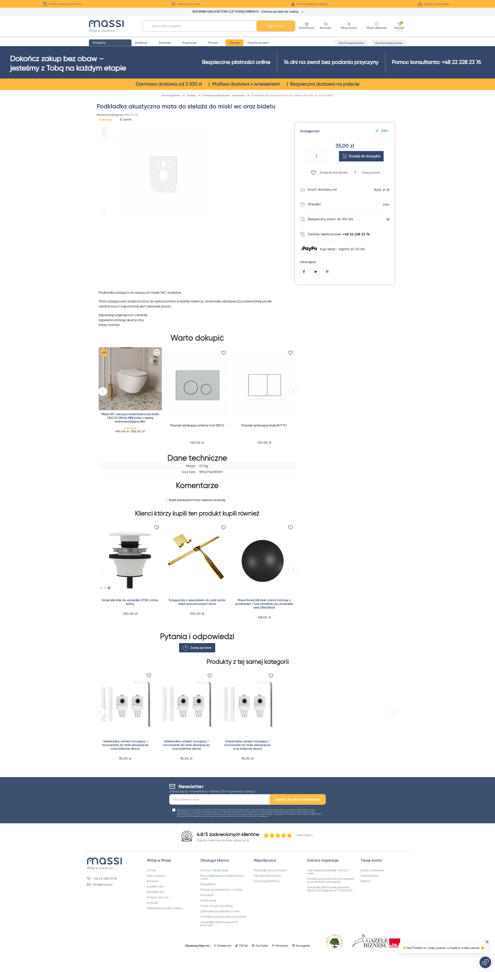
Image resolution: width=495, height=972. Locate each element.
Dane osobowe (372, 870)
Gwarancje (208, 900)
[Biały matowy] (112, 587)
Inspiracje (189, 42)
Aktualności (155, 891)
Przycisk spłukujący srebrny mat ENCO (197, 425)
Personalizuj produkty (312, 4)
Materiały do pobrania (270, 870)
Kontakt (152, 902)
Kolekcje (141, 42)
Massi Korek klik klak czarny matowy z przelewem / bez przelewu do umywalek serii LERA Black (264, 603)
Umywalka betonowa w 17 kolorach (219, 924)
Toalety (192, 95)
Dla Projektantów (351, 43)
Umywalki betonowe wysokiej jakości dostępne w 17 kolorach (329, 889)
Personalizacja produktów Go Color (222, 877)
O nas (151, 870)
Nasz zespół (156, 875)
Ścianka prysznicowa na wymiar (223, 916)
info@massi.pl (102, 884)
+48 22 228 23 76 (105, 878)
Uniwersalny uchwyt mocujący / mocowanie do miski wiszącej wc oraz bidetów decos (125, 744)
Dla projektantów (266, 881)
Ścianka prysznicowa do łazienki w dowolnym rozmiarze (330, 880)
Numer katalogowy (110, 115)
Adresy (365, 881)
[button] (399, 26)
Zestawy (165, 42)
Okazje (235, 42)
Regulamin (208, 884)
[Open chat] (485, 962)
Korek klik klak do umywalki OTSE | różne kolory (130, 602)
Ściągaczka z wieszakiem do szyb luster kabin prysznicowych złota (197, 602)
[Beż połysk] (101, 587)
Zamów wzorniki (188, 4)
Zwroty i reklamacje (214, 870)
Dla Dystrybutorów (389, 43)
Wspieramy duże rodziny (165, 908)
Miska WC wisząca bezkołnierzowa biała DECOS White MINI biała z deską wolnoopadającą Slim (130, 417)
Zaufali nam (155, 886)
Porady (213, 42)
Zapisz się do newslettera (297, 799)
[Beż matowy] (105, 587)
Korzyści (153, 881)
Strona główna (171, 95)
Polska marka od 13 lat (65, 4)
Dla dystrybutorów (267, 875)
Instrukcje (207, 895)
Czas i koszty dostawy (216, 905)
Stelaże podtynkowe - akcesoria (223, 95)
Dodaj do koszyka (364, 156)
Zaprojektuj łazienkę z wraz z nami (328, 872)
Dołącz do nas (158, 897)
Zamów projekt (258, 42)
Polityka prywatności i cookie (221, 889)
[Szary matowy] (109, 587)
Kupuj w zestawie (436, 4)
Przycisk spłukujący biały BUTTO (264, 425)
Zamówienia (369, 875)
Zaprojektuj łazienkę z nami (220, 911)
